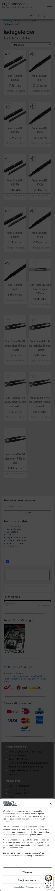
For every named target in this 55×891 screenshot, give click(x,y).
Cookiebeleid (18, 887)
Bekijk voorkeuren (27, 880)
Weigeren (27, 872)
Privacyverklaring (33, 887)
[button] (50, 803)
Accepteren (27, 864)
